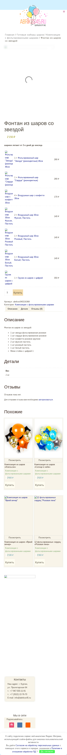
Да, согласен (47, 751)
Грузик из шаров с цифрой (30, 278)
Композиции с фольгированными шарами (34, 304)
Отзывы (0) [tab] (36, 309)
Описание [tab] (12, 309)
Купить (18, 292)
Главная (9, 34)
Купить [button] (9, 485)
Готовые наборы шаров (30, 34)
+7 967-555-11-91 (18, 691)
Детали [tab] (24, 309)
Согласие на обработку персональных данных (37, 745)
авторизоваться (46, 400)
